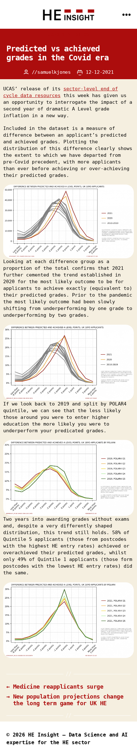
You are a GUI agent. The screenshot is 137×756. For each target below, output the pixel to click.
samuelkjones (54, 72)
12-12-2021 (99, 72)
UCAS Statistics (68, 34)
